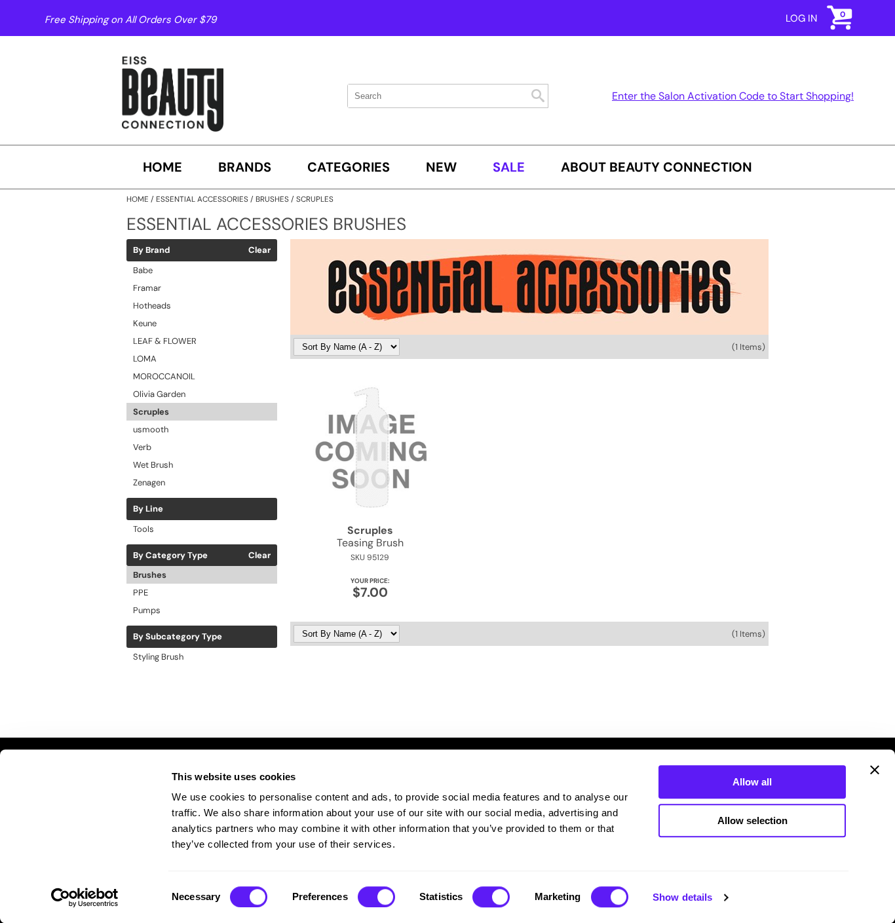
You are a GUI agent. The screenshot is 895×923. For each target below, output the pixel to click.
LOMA (145, 358)
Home (162, 167)
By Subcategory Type (177, 636)
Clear (259, 250)
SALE (509, 167)
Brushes (149, 574)
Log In (801, 18)
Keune (145, 323)
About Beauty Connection (656, 167)
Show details (682, 897)
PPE (140, 592)
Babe (143, 270)
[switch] (376, 896)
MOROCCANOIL (164, 376)
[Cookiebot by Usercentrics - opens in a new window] (85, 897)
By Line (148, 509)
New (441, 167)
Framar (147, 287)
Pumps (147, 610)
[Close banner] (874, 769)
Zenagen (149, 482)
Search (537, 95)
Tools (143, 529)
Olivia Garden (159, 394)
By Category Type (170, 555)
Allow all (752, 781)
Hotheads (152, 305)
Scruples (151, 411)
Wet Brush (153, 464)
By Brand (151, 250)
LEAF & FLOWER (165, 341)
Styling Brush (158, 656)
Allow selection (752, 820)
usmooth (150, 429)
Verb (142, 447)
